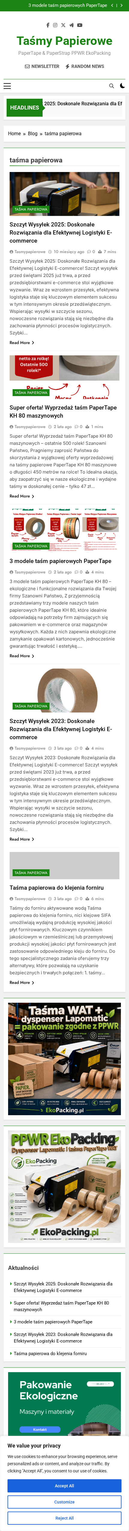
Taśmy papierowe (64, 41)
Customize (64, 1502)
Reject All (65, 1518)
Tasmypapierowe (30, 252)
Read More (20, 343)
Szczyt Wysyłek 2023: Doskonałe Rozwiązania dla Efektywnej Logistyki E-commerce (61, 729)
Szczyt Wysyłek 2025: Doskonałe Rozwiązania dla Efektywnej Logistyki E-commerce (61, 232)
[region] (64, 1483)
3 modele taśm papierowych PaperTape (67, 5)
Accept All (64, 1485)
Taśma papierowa (31, 209)
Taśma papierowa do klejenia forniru (57, 887)
